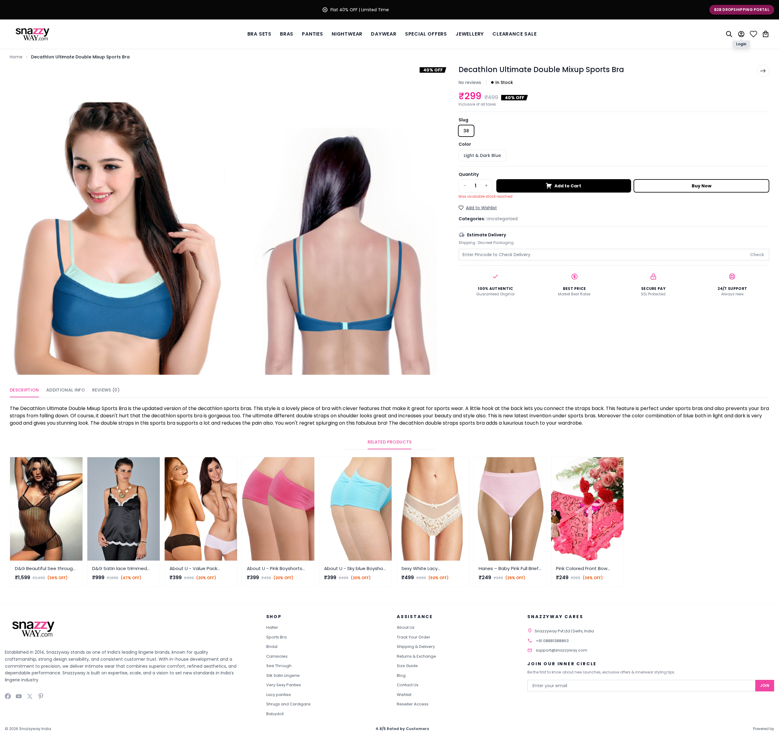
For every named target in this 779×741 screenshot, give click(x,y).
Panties (312, 33)
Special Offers (426, 33)
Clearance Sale (514, 33)
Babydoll (275, 714)
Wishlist (404, 695)
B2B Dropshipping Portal (741, 9)
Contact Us (407, 685)
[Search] (729, 34)
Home (16, 57)
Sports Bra (276, 637)
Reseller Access (412, 704)
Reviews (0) (106, 390)
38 (466, 131)
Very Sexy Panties (283, 685)
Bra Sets (259, 33)
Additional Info (65, 390)
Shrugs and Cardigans (288, 704)
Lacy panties (278, 695)
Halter (272, 627)
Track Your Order (413, 637)
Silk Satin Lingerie (283, 675)
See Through (279, 666)
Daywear (383, 33)
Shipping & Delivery (416, 646)
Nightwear (347, 33)
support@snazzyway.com (561, 650)
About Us (405, 627)
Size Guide (407, 666)
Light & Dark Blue (482, 155)
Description (24, 390)
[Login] (741, 34)
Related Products (390, 442)
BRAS (286, 33)
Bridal (272, 646)
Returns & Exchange (416, 656)
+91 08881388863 (552, 641)
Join (764, 685)
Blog (401, 675)
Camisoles (277, 656)
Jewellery (470, 33)
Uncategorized (502, 219)
